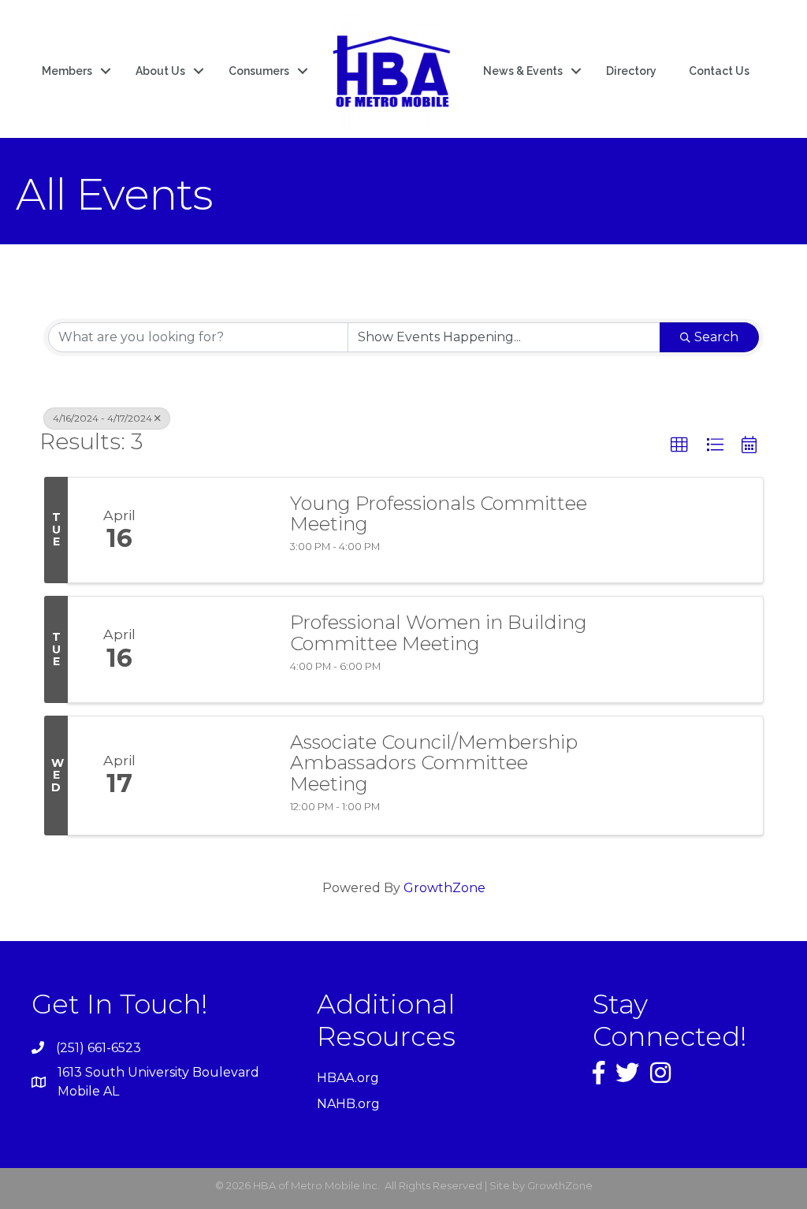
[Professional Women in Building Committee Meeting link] (222, 649)
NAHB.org (348, 1103)
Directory (631, 71)
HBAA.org (348, 1077)
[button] (679, 445)
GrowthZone (444, 887)
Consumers (259, 71)
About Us (160, 71)
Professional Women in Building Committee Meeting (438, 633)
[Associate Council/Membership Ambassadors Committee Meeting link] (222, 775)
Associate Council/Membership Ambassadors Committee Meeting (434, 763)
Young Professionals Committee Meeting (438, 514)
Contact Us (719, 71)
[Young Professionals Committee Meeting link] (222, 530)
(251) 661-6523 (98, 1047)
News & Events (523, 71)
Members (67, 71)
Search (716, 336)
